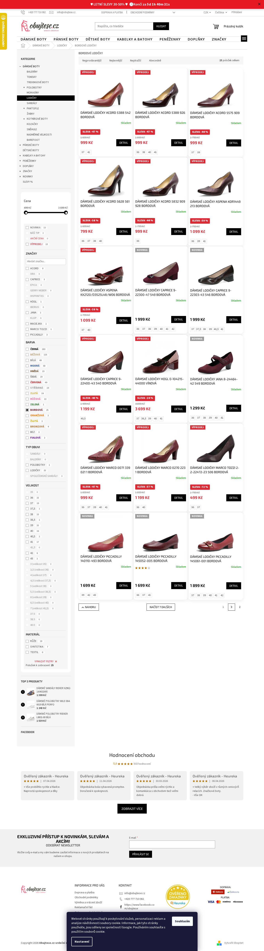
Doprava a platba (112, 12)
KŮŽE (36, 641)
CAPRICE (37, 279)
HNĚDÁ (37, 371)
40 (34, 531)
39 (34, 525)
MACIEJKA (38, 324)
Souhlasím (182, 921)
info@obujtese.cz (134, 893)
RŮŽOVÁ (38, 399)
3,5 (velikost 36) (41, 570)
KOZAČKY (32, 124)
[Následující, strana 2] (231, 607)
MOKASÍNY (33, 93)
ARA (35, 274)
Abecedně (155, 61)
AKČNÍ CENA (39, 238)
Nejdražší (135, 61)
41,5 (35, 547)
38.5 (35, 619)
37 (34, 503)
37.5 (35, 614)
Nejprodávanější (91, 61)
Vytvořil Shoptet (233, 943)
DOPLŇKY (28, 166)
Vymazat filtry (44, 661)
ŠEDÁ (36, 377)
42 (34, 553)
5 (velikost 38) (40, 586)
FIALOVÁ (37, 438)
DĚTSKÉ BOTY (31, 150)
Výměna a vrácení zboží (88, 902)
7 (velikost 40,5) (41, 608)
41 (34, 542)
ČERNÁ (37, 349)
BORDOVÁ (39, 410)
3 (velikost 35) (40, 564)
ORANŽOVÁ (39, 415)
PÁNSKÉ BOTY (31, 145)
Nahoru (90, 607)
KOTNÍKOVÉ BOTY (37, 119)
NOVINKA (38, 228)
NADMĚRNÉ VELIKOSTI (39, 135)
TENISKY (32, 77)
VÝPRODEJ (39, 244)
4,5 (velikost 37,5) (42, 581)
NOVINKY (28, 177)
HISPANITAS (39, 296)
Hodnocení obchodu (132, 755)
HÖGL (35, 302)
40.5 (35, 625)
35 (34, 492)
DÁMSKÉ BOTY (31, 66)
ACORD (36, 268)
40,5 (35, 536)
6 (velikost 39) (40, 597)
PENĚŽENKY (29, 161)
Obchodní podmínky (142, 12)
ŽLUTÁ (36, 421)
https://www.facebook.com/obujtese (139, 907)
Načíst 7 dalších (161, 607)
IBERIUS (37, 307)
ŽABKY (30, 114)
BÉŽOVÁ (38, 355)
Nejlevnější (115, 61)
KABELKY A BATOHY (34, 156)
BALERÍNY (32, 72)
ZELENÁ (37, 404)
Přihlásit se (140, 854)
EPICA (36, 285)
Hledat (161, 26)
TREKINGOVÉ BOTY (38, 82)
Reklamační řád (83, 907)
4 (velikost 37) (40, 575)
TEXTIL (36, 652)
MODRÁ (37, 366)
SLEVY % (28, 182)
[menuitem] (33, 39)
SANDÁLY (32, 103)
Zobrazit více (132, 808)
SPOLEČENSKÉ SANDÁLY (46, 476)
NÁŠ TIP (37, 233)
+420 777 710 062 (134, 899)
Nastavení (82, 941)
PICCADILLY (38, 335)
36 (34, 498)
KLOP (35, 318)
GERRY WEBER (40, 290)
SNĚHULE (32, 129)
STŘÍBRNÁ (39, 388)
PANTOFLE (33, 108)
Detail (123, 142)
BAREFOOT (33, 140)
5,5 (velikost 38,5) (42, 592)
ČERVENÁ (38, 382)
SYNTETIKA (39, 647)
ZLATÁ (37, 393)
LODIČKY (32, 98)
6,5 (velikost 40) (41, 603)
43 (34, 559)
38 (34, 514)
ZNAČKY (27, 171)
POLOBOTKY (34, 88)
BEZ (34, 432)
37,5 (35, 509)
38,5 (35, 520)
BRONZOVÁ (39, 427)
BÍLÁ (36, 360)
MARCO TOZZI (41, 329)
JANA (35, 313)
